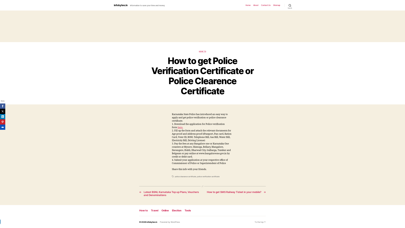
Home (248, 5)
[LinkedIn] (2, 116)
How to (202, 51)
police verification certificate (208, 176)
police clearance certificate (185, 176)
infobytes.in (121, 5)
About (256, 5)
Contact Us (266, 5)
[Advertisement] (202, 26)
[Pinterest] (2, 122)
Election (176, 210)
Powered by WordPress (170, 222)
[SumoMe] (2, 127)
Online (165, 210)
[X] (2, 111)
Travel (154, 210)
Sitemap (276, 5)
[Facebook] (2, 106)
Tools (188, 210)
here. (180, 127)
